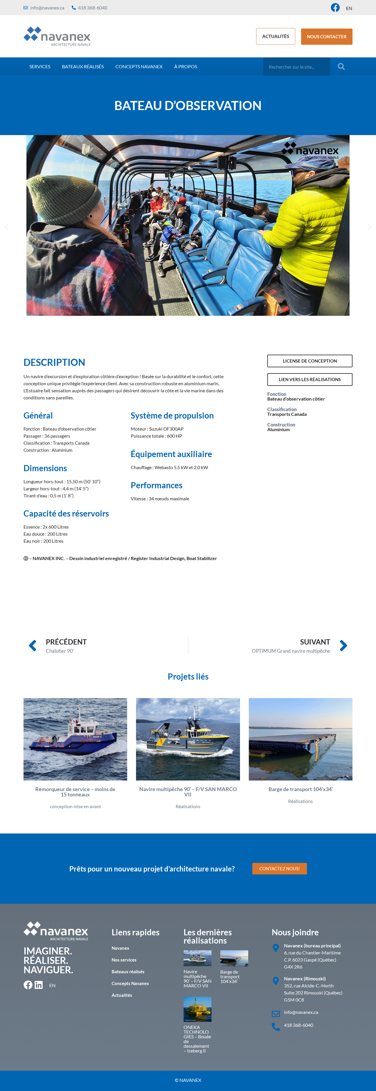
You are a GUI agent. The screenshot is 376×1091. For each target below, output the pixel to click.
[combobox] (296, 66)
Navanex (120, 948)
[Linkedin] (38, 984)
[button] (6, 227)
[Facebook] (335, 7)
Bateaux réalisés (83, 66)
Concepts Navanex (138, 66)
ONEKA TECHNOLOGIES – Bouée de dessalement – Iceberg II (197, 1038)
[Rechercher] (342, 66)
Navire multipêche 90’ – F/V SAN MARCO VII (198, 978)
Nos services (124, 959)
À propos (185, 66)
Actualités (122, 995)
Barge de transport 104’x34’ (230, 976)
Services (39, 66)
